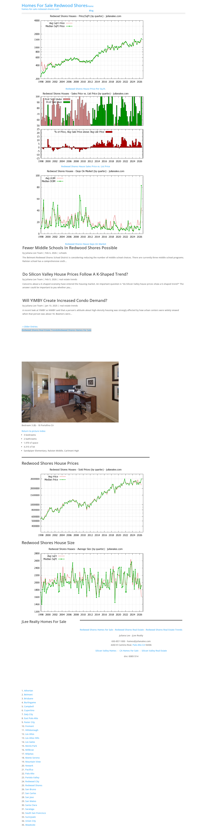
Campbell (29, 706)
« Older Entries (30, 326)
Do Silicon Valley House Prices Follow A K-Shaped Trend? (75, 274)
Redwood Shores (33, 785)
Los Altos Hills (32, 738)
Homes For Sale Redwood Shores (55, 5)
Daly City (28, 714)
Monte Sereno (32, 757)
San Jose (29, 797)
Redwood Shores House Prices (50, 463)
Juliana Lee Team (34, 252)
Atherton (28, 690)
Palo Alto (29, 773)
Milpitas (29, 753)
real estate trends (68, 279)
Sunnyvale (30, 816)
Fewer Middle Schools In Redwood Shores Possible (69, 247)
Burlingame (30, 702)
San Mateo (30, 801)
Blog (91, 10)
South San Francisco (35, 813)
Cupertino (29, 710)
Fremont (29, 726)
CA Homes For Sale (129, 650)
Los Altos (29, 734)
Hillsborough (31, 730)
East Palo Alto (31, 718)
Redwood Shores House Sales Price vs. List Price (85, 166)
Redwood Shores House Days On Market (85, 244)
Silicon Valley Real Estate (154, 650)
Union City (30, 820)
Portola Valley (32, 777)
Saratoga (29, 809)
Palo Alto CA (139, 644)
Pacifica (29, 769)
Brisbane (28, 698)
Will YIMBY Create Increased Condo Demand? (64, 300)
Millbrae (29, 749)
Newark (29, 765)
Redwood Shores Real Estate (129, 629)
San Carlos (30, 793)
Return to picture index (33, 431)
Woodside (30, 824)
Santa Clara (31, 805)
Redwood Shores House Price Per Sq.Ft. (86, 88)
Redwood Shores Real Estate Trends (40, 330)
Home (90, 6)
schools (63, 252)
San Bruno (30, 789)
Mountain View (33, 761)
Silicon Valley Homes (105, 650)
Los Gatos (30, 741)
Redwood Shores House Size (48, 542)
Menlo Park (31, 745)
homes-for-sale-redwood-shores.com (40, 9)
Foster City (29, 722)
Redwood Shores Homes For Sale (74, 330)
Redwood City (32, 781)
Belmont (28, 694)
